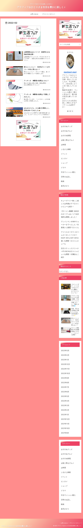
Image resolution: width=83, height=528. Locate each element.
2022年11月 (65, 369)
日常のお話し (66, 177)
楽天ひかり (65, 186)
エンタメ (64, 158)
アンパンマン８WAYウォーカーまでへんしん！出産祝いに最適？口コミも (70, 224)
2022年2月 (65, 410)
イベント (64, 154)
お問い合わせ (64, 523)
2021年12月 (65, 419)
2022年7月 (65, 387)
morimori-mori (70, 72)
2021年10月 (65, 428)
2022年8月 (65, 383)
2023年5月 (65, 351)
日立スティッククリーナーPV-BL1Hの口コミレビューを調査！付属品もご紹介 (70, 252)
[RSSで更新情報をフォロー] (72, 111)
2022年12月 (65, 364)
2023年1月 (65, 360)
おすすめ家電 (66, 136)
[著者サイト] (68, 111)
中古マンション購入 (68, 172)
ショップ (64, 163)
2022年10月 (65, 373)
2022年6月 (65, 392)
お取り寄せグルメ (67, 140)
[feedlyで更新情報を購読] (70, 111)
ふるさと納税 (66, 149)
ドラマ (63, 168)
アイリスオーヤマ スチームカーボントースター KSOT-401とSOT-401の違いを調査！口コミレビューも (70, 238)
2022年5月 (65, 396)
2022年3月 (65, 405)
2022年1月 (65, 415)
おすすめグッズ (66, 126)
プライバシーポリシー (75, 523)
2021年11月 (65, 424)
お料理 (63, 145)
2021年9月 (65, 433)
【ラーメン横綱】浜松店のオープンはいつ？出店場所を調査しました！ (70, 214)
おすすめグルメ (66, 131)
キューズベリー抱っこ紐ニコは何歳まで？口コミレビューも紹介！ (70, 204)
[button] (79, 44)
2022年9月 (65, 378)
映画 (62, 181)
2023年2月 (65, 355)
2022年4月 (65, 401)
